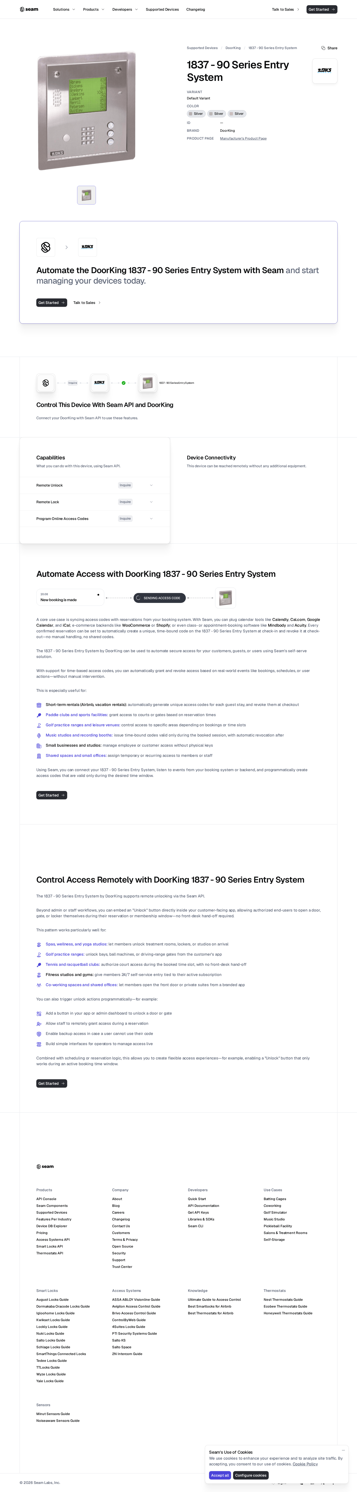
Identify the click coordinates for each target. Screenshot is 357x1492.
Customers (121, 1233)
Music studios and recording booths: (79, 735)
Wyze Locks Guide (51, 1374)
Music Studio (274, 1219)
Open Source (122, 1246)
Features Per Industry (53, 1219)
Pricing (42, 1233)
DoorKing (233, 48)
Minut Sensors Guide (53, 1414)
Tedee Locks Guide (51, 1360)
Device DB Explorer (51, 1226)
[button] (95, 485)
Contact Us (121, 1226)
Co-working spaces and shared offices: (82, 984)
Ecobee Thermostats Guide (285, 1306)
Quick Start (197, 1199)
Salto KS (119, 1340)
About (117, 1199)
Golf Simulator (275, 1212)
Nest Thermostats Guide (283, 1299)
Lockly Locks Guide (52, 1327)
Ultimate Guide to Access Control (214, 1299)
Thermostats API (49, 1253)
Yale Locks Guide (50, 1381)
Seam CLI (195, 1226)
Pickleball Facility (278, 1226)
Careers (118, 1212)
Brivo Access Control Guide (134, 1313)
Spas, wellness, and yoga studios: (76, 944)
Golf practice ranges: (65, 954)
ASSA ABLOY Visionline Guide (136, 1299)
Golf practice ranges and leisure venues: (83, 724)
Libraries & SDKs (201, 1219)
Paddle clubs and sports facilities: (77, 714)
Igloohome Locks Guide (55, 1313)
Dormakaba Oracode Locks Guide (63, 1306)
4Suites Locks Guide (128, 1327)
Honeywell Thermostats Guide (288, 1313)
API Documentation (203, 1205)
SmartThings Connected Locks (61, 1354)
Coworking (272, 1205)
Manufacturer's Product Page (243, 138)
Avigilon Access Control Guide (136, 1306)
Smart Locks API (49, 1246)
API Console (46, 1199)
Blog (116, 1205)
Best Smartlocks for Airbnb (209, 1306)
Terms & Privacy (125, 1239)
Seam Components (52, 1205)
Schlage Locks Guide (53, 1347)
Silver (198, 113)
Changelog (121, 1219)
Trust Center (122, 1267)
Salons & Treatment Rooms (285, 1233)
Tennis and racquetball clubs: (73, 964)
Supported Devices (202, 48)
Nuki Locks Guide (50, 1333)
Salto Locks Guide (50, 1340)
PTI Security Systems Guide (134, 1333)
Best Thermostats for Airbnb (210, 1313)
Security (119, 1253)
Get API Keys (198, 1212)
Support (118, 1260)
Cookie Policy (305, 1463)
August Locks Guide (52, 1299)
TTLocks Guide (48, 1367)
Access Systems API (53, 1239)
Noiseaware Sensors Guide (58, 1420)
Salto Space (121, 1347)
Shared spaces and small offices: (76, 755)
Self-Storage (274, 1239)
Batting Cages (275, 1199)
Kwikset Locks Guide (53, 1320)
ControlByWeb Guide (129, 1320)
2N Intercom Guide (127, 1354)
